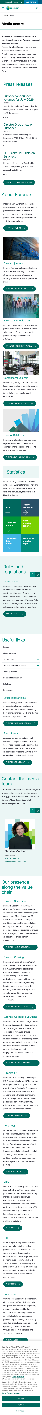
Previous (32, 574)
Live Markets (31, 2)
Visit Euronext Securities (18, 947)
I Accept (21, 1398)
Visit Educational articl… (18, 723)
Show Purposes (21, 1411)
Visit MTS (10, 1228)
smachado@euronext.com (15, 861)
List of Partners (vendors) (11, 1393)
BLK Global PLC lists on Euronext (19, 154)
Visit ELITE (11, 1284)
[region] (21, 1378)
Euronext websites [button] (12, 2)
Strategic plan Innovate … (19, 346)
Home (6, 15)
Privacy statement (18, 1377)
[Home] (12, 8)
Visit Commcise (13, 1340)
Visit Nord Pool (13, 1172)
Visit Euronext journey (17, 289)
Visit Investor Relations (18, 457)
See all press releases (17, 182)
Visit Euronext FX (14, 1115)
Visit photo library (15, 762)
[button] (40, 2)
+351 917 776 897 (12, 859)
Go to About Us (13, 228)
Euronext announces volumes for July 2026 (18, 97)
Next (37, 574)
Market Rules (12, 614)
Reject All (21, 1405)
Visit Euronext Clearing (17, 1007)
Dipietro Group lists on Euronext (18, 126)
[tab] (21, 647)
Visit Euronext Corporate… (19, 1063)
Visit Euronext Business (17, 403)
